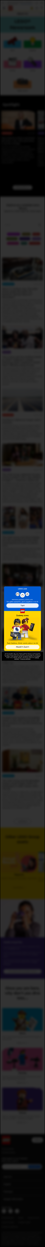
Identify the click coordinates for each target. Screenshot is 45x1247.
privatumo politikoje (25, 659)
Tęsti (23, 605)
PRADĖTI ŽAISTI (22, 647)
